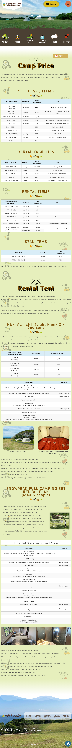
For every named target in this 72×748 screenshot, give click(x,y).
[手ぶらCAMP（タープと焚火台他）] (53, 636)
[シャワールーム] (18, 636)
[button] (3, 636)
